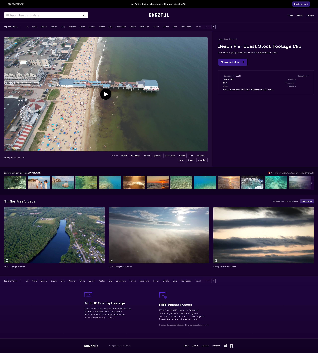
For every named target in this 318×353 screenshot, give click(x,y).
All (27, 27)
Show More (307, 201)
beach (44, 27)
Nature (54, 27)
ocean (156, 27)
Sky (110, 27)
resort (182, 155)
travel (190, 160)
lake (175, 27)
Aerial (34, 27)
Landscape (121, 27)
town (181, 160)
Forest (133, 27)
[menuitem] (291, 15)
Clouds (166, 27)
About (300, 15)
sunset (92, 27)
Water (102, 27)
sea (191, 155)
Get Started (300, 4)
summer (72, 27)
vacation (202, 160)
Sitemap (216, 346)
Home (290, 15)
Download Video (232, 62)
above (124, 155)
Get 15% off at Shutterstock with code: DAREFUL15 (292, 173)
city (63, 27)
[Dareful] (159, 15)
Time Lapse (186, 27)
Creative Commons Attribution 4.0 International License (248, 90)
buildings (135, 155)
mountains (144, 27)
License (310, 15)
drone (82, 27)
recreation (170, 155)
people (157, 155)
